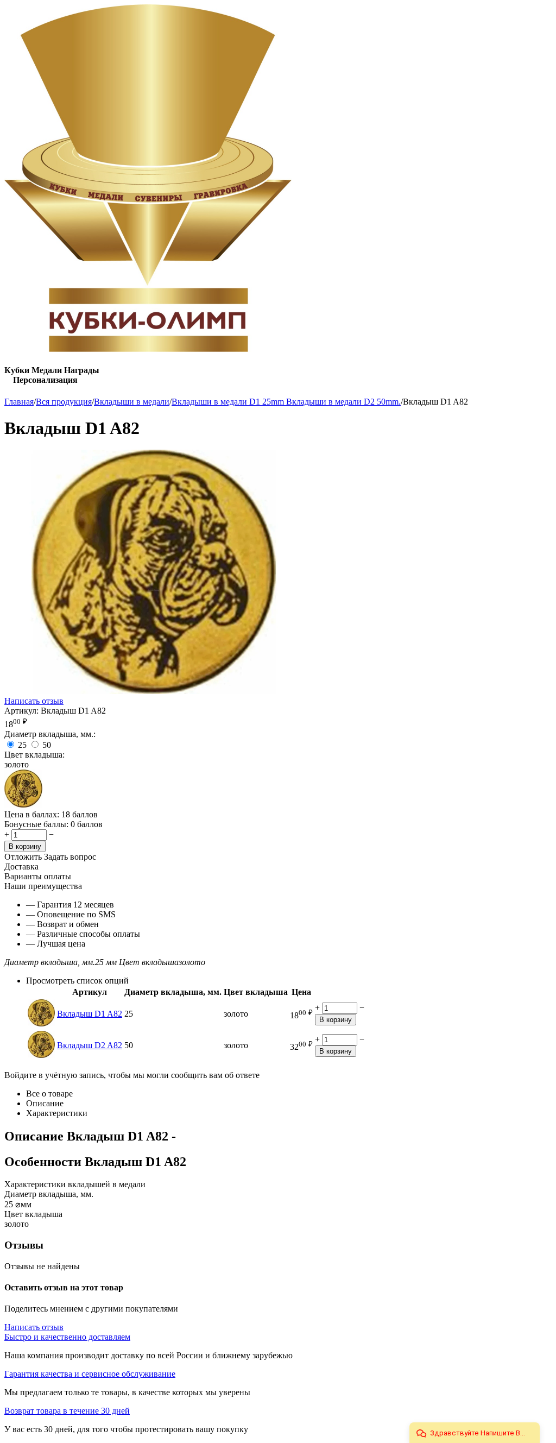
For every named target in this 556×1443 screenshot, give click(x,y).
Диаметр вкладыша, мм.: (50, 734)
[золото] (23, 804)
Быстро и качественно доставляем (67, 1336)
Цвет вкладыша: (34, 754)
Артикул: (21, 710)
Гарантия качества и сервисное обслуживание (89, 1373)
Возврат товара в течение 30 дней (67, 1410)
